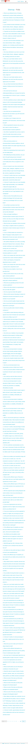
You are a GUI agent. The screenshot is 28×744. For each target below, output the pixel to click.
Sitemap (11, 10)
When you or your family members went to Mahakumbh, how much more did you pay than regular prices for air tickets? (13, 79)
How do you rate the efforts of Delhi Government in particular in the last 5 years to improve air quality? (14, 372)
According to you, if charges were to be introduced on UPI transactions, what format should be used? (14, 120)
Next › (24, 721)
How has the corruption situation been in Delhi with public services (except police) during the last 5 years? (14, 360)
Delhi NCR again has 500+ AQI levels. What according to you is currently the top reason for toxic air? (13, 545)
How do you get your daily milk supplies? (12, 291)
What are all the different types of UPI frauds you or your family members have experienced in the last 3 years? (14, 486)
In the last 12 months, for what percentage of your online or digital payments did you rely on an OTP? (13, 639)
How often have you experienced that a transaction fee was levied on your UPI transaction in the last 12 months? (13, 113)
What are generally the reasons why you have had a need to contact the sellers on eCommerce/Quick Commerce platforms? (13, 127)
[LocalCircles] (5, 1)
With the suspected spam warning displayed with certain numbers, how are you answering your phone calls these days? (14, 493)
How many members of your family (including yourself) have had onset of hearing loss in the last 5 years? (13, 20)
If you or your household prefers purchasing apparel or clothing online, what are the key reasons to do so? (14, 328)
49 (20, 721)
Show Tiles (26, 1)
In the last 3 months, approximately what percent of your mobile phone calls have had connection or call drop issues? (14, 712)
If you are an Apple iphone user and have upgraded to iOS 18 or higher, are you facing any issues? (13, 662)
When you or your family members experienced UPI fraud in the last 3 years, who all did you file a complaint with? (13, 472)
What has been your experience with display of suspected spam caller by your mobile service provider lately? (13, 500)
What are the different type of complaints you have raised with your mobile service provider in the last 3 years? (14, 557)
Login (19, 1)
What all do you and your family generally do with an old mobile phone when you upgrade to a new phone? (14, 161)
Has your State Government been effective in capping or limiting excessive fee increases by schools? (13, 86)
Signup (22, 1)
